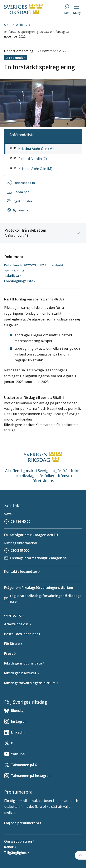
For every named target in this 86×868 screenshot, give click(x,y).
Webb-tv (21, 25)
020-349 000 (19, 550)
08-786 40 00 (20, 521)
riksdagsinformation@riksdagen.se (38, 558)
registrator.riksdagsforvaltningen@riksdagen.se (46, 598)
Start (7, 25)
